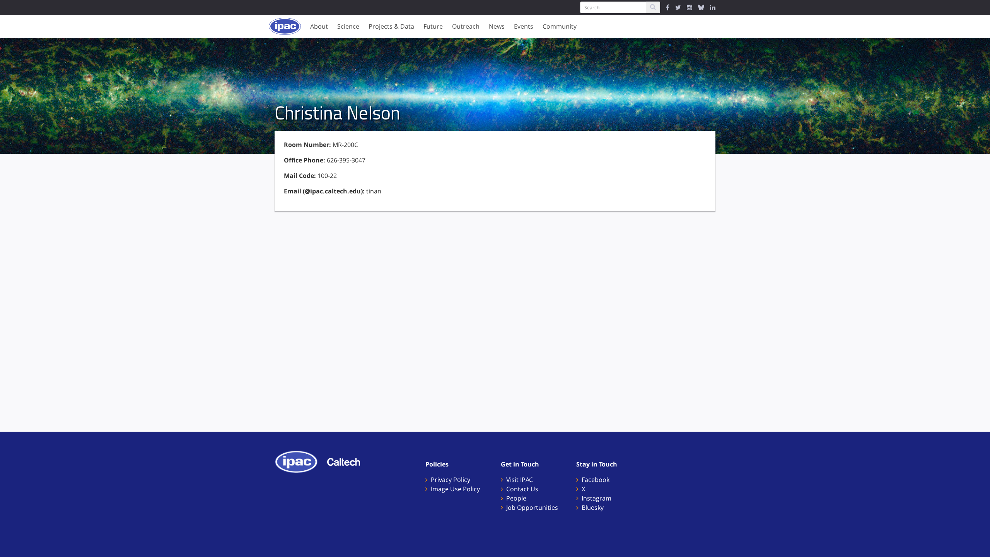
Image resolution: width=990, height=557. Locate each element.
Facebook (595, 479)
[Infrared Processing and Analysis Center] (300, 461)
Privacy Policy (450, 479)
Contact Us (522, 489)
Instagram (596, 498)
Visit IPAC (519, 479)
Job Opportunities (532, 507)
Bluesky (593, 507)
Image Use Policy (455, 489)
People (516, 498)
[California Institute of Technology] (347, 461)
